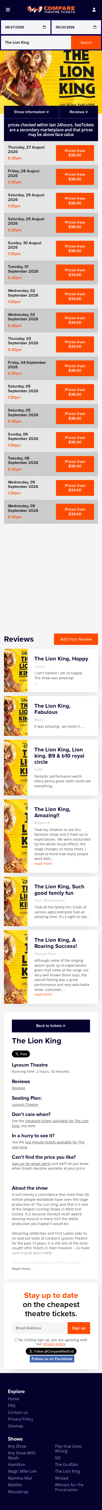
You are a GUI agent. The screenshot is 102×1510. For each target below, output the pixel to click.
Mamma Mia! (20, 1478)
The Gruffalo (66, 1464)
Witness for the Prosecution (69, 1487)
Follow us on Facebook (52, 1359)
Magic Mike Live (22, 1471)
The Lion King (67, 1471)
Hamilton (16, 1464)
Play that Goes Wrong (68, 1449)
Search (86, 42)
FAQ (11, 1405)
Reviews (18, 1088)
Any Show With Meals (22, 1455)
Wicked (61, 1478)
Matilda (15, 1485)
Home (13, 1398)
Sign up (78, 1328)
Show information (30, 112)
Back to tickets (49, 1026)
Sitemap (15, 1426)
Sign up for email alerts (31, 1163)
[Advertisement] (51, 575)
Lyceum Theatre (25, 1104)
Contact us (18, 1412)
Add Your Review (76, 639)
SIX (57, 1458)
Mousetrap (18, 1491)
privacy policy (54, 1343)
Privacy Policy (20, 1419)
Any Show (17, 1446)
